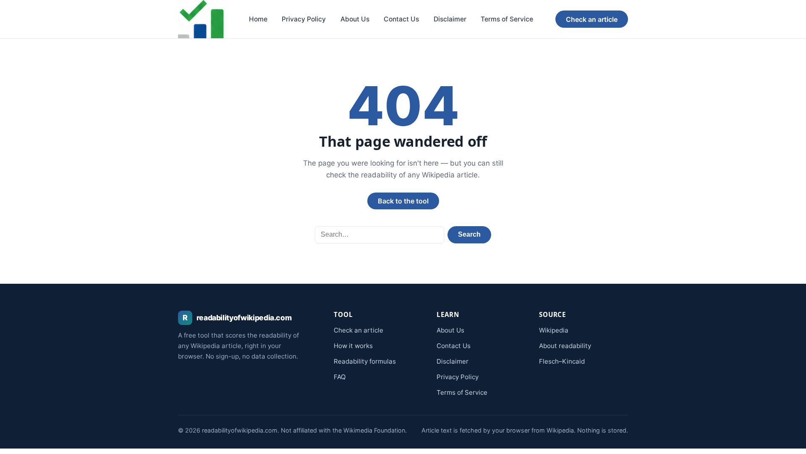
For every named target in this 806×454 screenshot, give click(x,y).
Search (469, 234)
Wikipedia (553, 330)
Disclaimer (450, 19)
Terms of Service (507, 19)
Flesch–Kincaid (562, 361)
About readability (565, 346)
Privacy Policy (304, 19)
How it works (353, 346)
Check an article (592, 19)
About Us (354, 19)
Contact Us (401, 19)
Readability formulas (365, 361)
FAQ (340, 377)
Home (258, 19)
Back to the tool (403, 201)
